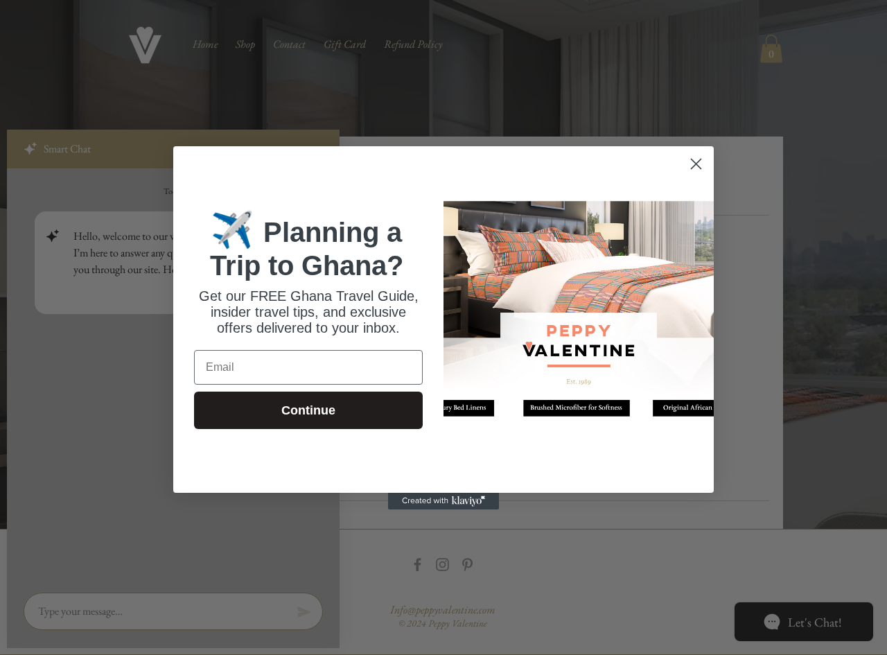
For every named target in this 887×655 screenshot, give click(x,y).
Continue (308, 410)
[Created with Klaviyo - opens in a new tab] (443, 501)
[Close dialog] (696, 164)
